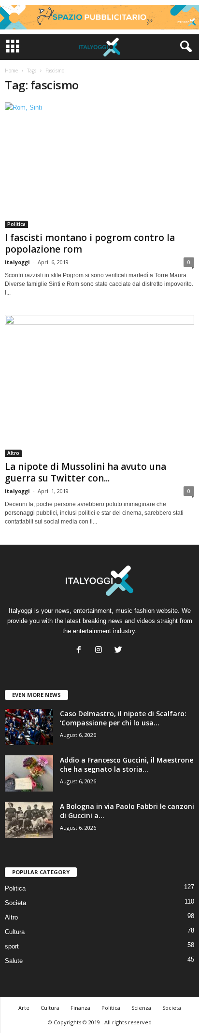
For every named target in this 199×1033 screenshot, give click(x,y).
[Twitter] (119, 650)
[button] (184, 46)
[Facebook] (81, 650)
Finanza (80, 1007)
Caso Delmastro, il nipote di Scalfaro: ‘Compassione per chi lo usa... (123, 718)
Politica (16, 224)
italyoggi (17, 262)
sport (12, 946)
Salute (14, 960)
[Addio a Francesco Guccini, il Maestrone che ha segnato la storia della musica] (29, 773)
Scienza (141, 1007)
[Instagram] (101, 650)
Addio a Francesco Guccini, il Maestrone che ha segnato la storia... (126, 764)
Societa (15, 902)
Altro (13, 453)
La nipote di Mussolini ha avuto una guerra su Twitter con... (85, 472)
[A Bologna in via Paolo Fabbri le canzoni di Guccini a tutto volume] (29, 820)
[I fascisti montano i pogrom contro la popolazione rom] (99, 165)
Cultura (15, 931)
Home (11, 70)
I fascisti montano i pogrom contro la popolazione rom (90, 243)
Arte (23, 1007)
